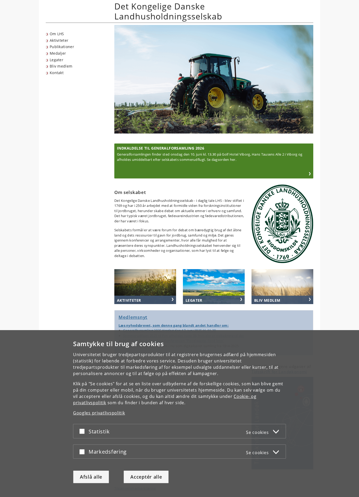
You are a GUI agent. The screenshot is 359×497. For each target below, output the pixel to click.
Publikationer (62, 46)
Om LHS (57, 33)
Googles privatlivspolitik (99, 413)
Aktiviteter (59, 40)
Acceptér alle (146, 477)
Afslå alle (91, 477)
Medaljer (58, 53)
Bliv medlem (61, 66)
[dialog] (179, 413)
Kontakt (57, 72)
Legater (56, 59)
